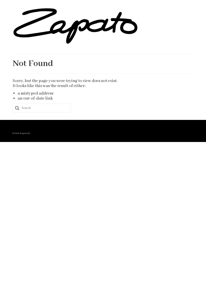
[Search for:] (42, 108)
